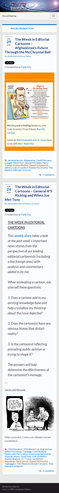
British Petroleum (13, 451)
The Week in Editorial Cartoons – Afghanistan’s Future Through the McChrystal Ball (28, 45)
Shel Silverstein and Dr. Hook (31, 139)
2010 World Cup (31, 449)
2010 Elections (15, 449)
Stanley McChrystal (38, 167)
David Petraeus (44, 160)
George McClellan (33, 163)
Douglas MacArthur (14, 163)
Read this (28, 143)
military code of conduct (16, 167)
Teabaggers (10, 463)
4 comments (48, 471)
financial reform (12, 456)
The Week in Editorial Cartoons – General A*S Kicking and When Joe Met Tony (28, 193)
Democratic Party (13, 454)
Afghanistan (30, 160)
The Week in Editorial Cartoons (28, 168)
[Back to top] (52, 486)
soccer (25, 461)
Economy (35, 204)
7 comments (48, 175)
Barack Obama (25, 56)
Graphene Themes (23, 489)
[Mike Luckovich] (29, 413)
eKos (25, 454)
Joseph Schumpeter (38, 165)
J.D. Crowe (26, 459)
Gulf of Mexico (39, 456)
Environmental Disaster (40, 454)
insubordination (20, 165)
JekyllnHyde (12, 56)
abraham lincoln (15, 160)
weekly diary (23, 236)
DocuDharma (9, 15)
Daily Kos (26, 66)
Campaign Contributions (34, 451)
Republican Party (13, 461)
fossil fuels (26, 456)
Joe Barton (37, 459)
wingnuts (18, 466)
